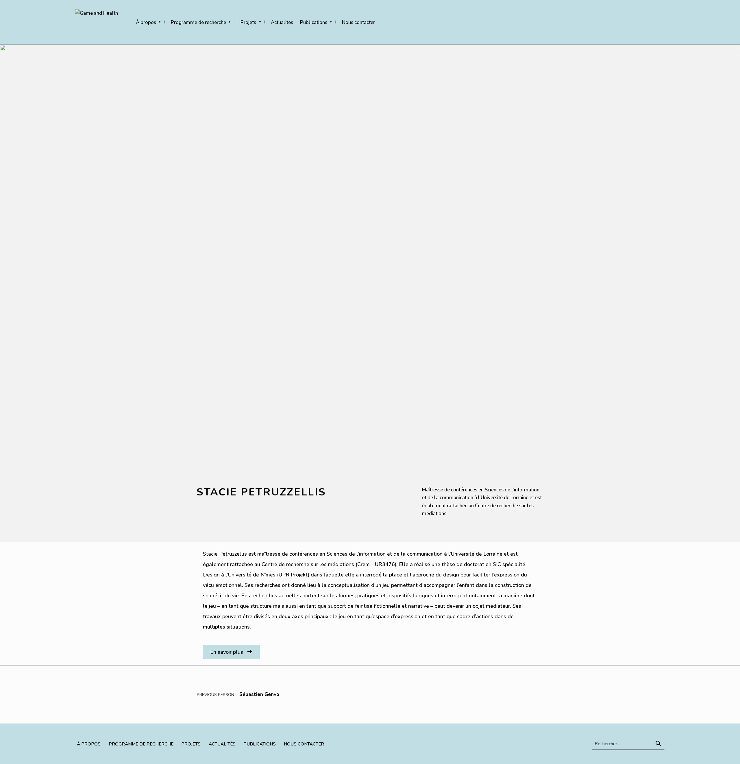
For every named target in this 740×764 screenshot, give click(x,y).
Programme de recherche (198, 22)
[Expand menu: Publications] (335, 22)
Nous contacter (358, 22)
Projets (248, 22)
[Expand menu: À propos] (164, 22)
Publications (313, 22)
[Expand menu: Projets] (264, 22)
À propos (146, 22)
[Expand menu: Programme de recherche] (234, 22)
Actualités (282, 22)
